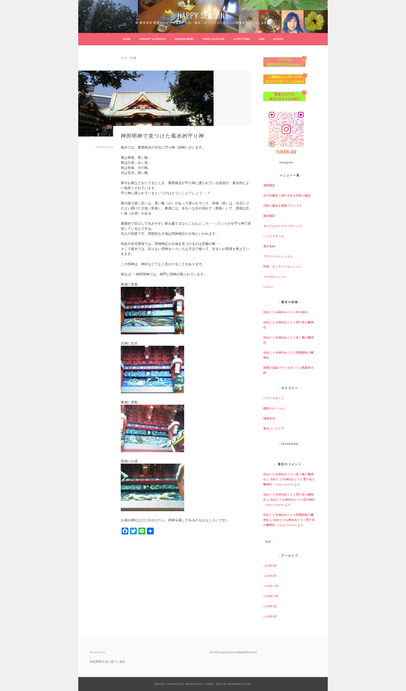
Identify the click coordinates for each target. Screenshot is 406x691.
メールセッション (275, 277)
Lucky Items (241, 39)
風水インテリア (273, 428)
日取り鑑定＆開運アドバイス (282, 206)
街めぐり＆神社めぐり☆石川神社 (285, 312)
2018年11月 (270, 586)
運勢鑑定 (269, 185)
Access (278, 39)
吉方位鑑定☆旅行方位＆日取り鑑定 (287, 195)
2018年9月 (270, 606)
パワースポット (273, 398)
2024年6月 (270, 576)
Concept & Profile (152, 39)
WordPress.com (239, 684)
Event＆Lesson (213, 39)
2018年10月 (270, 596)
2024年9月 (270, 566)
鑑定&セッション (274, 408)
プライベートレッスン (278, 256)
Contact (268, 287)
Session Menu (184, 39)
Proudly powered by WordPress (178, 684)
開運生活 (269, 418)
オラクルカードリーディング (282, 226)
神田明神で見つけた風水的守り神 (162, 135)
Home (126, 39)
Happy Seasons (203, 15)
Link (262, 39)
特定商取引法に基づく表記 (107, 662)
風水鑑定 (269, 216)
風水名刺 (269, 246)
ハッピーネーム (273, 236)
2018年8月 (270, 616)
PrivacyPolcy (97, 652)
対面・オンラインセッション (282, 266)
